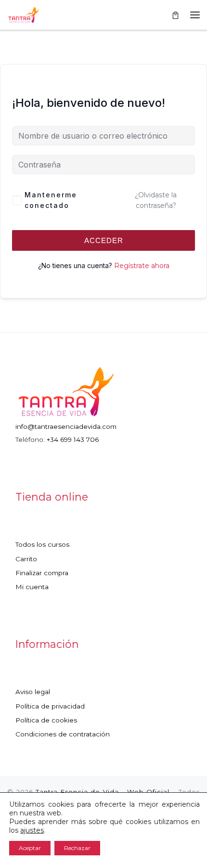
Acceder (103, 240)
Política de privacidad (50, 706)
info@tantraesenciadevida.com (65, 426)
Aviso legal (32, 692)
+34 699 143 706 (73, 439)
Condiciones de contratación (62, 734)
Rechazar (77, 847)
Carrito (26, 559)
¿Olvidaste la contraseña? (156, 200)
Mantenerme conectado (51, 200)
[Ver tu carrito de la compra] (175, 14)
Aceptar (30, 847)
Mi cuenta (32, 587)
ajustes (32, 830)
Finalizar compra (41, 573)
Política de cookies (46, 720)
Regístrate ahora (141, 265)
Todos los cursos (42, 544)
